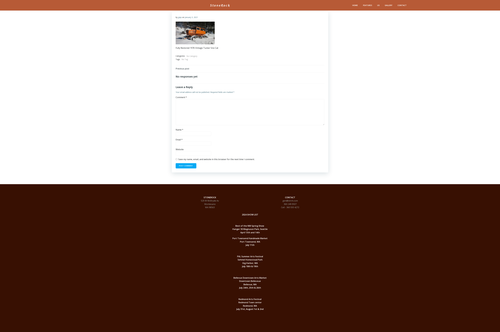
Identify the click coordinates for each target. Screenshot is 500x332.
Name (179, 129)
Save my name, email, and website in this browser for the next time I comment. (216, 159)
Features (367, 5)
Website (180, 149)
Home (355, 5)
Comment (181, 97)
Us (378, 5)
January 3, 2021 (191, 17)
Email (179, 139)
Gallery (388, 5)
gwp (180, 17)
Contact (402, 5)
